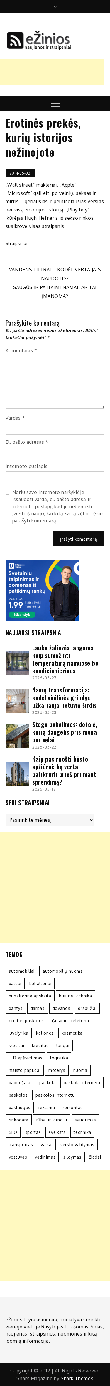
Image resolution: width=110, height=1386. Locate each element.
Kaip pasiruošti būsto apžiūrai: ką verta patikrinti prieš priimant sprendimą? (64, 770)
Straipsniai (17, 243)
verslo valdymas (77, 1144)
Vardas (15, 418)
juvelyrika (18, 1033)
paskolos (18, 1095)
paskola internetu (82, 1082)
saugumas (85, 1119)
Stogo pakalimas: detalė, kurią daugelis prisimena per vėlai (64, 732)
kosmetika (72, 1033)
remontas (73, 1107)
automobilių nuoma (63, 971)
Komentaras (21, 350)
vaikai (47, 1144)
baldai (15, 983)
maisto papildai (25, 1070)
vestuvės (18, 1157)
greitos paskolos (26, 1020)
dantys (16, 1008)
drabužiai (87, 1008)
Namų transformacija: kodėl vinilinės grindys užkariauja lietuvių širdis (64, 697)
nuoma (80, 1070)
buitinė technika (75, 995)
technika (82, 1132)
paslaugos (20, 1107)
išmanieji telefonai (71, 1020)
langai (62, 1045)
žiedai (95, 1157)
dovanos (61, 1008)
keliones (45, 1033)
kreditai (16, 1045)
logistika (59, 1057)
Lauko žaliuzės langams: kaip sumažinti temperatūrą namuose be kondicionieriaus (65, 659)
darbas (38, 1008)
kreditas (40, 1045)
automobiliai (22, 971)
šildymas (72, 1157)
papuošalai (20, 1082)
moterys (56, 1070)
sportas (33, 1132)
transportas (21, 1144)
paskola (47, 1082)
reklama (46, 1107)
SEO (13, 1132)
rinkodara (18, 1119)
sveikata (57, 1132)
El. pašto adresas (27, 442)
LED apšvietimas (26, 1057)
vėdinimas (45, 1157)
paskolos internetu (55, 1095)
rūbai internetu (51, 1119)
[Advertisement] (55, 887)
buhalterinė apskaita (30, 995)
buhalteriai (40, 983)
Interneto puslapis (27, 466)
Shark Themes (77, 1378)
